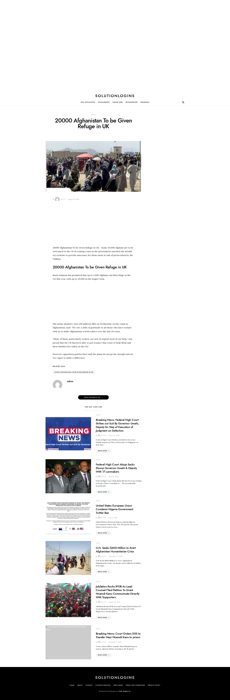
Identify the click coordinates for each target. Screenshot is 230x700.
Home (72, 685)
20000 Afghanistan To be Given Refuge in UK (74, 372)
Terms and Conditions (135, 685)
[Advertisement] (115, 45)
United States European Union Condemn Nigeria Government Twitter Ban (114, 509)
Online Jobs (117, 102)
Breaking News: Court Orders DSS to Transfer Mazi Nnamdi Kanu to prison (118, 635)
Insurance (144, 102)
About (80, 685)
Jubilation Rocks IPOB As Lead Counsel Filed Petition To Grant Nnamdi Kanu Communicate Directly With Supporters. (117, 591)
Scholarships (104, 102)
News (93, 115)
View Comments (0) (92, 397)
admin (63, 199)
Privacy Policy (154, 685)
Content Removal (103, 685)
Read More (102, 451)
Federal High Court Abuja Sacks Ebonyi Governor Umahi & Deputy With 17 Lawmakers (116, 468)
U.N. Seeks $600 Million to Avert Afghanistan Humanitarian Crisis (116, 549)
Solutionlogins (115, 95)
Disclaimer (118, 685)
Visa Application (88, 102)
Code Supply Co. (125, 691)
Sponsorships (132, 102)
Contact (89, 685)
